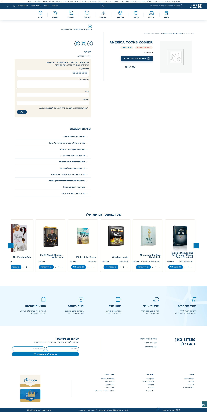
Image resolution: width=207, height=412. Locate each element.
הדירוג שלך (84, 69)
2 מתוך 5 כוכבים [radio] (83, 72)
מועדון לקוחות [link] (23, 6)
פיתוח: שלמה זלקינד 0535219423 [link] (39, 410)
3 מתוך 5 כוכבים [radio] (80, 72)
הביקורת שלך (83, 79)
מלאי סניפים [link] (126, 47)
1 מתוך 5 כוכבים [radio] (86, 72)
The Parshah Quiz (22, 257)
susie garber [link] (92, 261)
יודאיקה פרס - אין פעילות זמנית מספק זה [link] (76, 29)
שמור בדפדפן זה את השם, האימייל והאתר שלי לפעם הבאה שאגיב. (63, 108)
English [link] (147, 33)
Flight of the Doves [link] (86, 257)
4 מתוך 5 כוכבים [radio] (77, 72)
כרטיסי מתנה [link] (36, 6)
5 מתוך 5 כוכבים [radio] (74, 72)
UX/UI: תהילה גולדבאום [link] (171, 410)
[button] (205, 1)
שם (87, 91)
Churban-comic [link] (120, 257)
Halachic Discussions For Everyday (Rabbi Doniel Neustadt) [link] (182, 255)
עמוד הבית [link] (189, 33)
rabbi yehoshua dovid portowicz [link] (151, 261)
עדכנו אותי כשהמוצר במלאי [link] (134, 58)
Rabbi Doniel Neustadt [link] (186, 261)
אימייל (86, 100)
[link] (204, 404)
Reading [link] (155, 33)
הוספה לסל (13, 267)
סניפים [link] (46, 6)
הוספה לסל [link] (174, 267)
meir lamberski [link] (123, 261)
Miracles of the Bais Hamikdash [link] (150, 256)
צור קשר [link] (55, 6)
